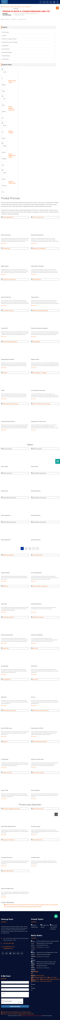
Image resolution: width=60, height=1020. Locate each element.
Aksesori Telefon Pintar (12, 182)
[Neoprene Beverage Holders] (15, 342)
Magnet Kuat (4, 697)
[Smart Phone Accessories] (15, 279)
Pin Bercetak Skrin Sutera (6, 857)
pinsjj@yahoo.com (8, 948)
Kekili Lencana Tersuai (6, 235)
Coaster (2, 390)
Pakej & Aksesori (6, 55)
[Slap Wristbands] (45, 279)
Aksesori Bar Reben (5, 572)
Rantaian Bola (34, 666)
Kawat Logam (4, 604)
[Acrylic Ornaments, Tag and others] (45, 404)
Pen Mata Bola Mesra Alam (39, 977)
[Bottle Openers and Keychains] (15, 404)
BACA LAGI (3, 243)
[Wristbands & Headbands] (45, 248)
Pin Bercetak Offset (35, 857)
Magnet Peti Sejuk (35, 359)
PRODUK (13, 19)
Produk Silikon (5, 45)
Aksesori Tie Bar (4, 790)
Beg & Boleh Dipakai (7, 52)
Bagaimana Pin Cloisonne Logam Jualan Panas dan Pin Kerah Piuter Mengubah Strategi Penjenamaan (46, 963)
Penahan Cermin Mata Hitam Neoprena (39, 328)
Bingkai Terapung (11, 131)
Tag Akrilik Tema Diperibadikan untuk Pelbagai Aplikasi (16, 1012)
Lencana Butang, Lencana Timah (38, 390)
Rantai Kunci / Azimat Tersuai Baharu (42, 981)
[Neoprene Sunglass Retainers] (45, 310)
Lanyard (4, 35)
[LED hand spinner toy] (45, 217)
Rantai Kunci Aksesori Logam (37, 759)
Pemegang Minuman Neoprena (7, 359)
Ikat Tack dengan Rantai (36, 572)
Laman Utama (5, 19)
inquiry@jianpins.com (9, 946)
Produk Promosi (6, 49)
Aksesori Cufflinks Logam (6, 728)
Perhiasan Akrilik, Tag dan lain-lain (38, 421)
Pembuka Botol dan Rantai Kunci (8, 421)
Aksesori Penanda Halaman (7, 635)
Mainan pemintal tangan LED (11, 108)
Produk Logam (5, 32)
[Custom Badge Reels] (15, 217)
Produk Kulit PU (4, 328)
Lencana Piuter (53, 977)
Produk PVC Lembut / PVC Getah (10, 42)
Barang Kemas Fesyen (38, 975)
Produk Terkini (5, 59)
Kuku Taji (33, 697)
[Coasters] (15, 373)
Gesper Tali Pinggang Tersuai (7, 888)
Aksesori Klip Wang (35, 790)
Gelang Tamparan (35, 297)
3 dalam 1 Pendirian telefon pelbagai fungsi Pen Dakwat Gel (18, 1014)
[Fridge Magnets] (45, 342)
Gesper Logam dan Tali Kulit (37, 728)
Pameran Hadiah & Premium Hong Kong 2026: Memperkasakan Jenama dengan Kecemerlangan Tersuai (48, 943)
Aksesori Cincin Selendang (37, 635)
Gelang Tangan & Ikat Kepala (12, 155)
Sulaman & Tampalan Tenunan (9, 39)
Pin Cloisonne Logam (35, 826)
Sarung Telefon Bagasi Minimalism (8, 826)
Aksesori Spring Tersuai (36, 604)
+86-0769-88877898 (8, 943)
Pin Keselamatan (4, 759)
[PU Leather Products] (15, 310)
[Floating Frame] (15, 248)
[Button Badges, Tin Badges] (45, 373)
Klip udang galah (4, 666)
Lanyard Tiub (35, 979)
